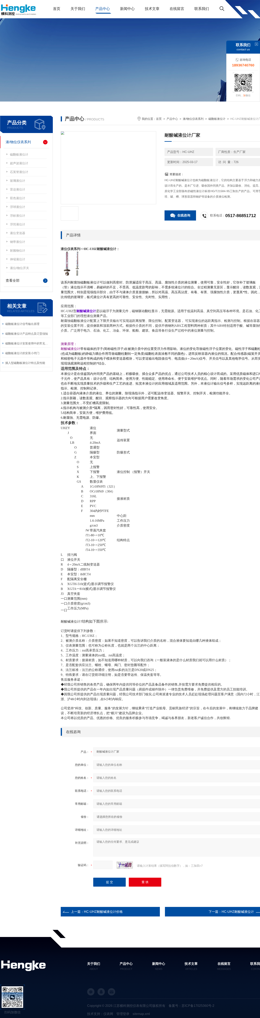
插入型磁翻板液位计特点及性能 (25, 363)
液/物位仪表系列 (18, 142)
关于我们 (77, 9)
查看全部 (13, 280)
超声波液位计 (19, 163)
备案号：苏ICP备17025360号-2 (191, 1005)
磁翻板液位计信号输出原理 (22, 324)
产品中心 (102, 9)
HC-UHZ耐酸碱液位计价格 (103, 911)
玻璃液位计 (17, 180)
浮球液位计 (17, 207)
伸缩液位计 (17, 259)
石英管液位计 (19, 172)
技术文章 (152, 9)
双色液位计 (17, 198)
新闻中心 (127, 9)
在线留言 (177, 9)
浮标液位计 (17, 215)
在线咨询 (183, 215)
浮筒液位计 (17, 224)
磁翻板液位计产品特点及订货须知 (26, 333)
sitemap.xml (141, 1014)
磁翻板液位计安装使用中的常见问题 (28, 343)
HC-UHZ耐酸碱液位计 (238, 911)
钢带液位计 (17, 241)
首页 (56, 9)
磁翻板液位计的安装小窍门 (22, 353)
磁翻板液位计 (19, 154)
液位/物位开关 (19, 268)
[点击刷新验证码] (125, 865)
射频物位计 (17, 250)
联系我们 (201, 9)
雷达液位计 (17, 189)
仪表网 (108, 1014)
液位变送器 (17, 233)
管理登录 (122, 1014)
